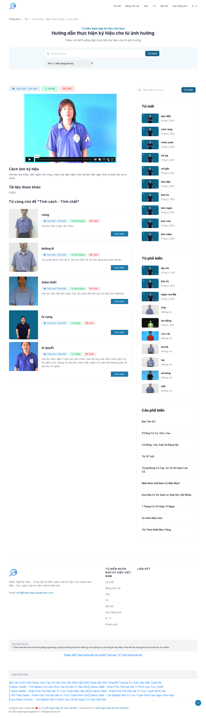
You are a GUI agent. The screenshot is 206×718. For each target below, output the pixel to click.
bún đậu (166, 181)
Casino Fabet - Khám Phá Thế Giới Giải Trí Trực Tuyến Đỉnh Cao (129, 691)
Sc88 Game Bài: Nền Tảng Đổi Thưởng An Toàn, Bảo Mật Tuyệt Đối (122, 682)
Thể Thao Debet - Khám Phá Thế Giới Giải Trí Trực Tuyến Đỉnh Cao (49, 695)
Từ (154, 6)
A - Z (194, 6)
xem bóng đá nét (132, 654)
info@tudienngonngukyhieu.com (34, 592)
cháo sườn (167, 142)
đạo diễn (166, 116)
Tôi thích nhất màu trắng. (156, 529)
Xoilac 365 (70, 654)
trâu (163, 307)
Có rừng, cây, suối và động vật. (160, 444)
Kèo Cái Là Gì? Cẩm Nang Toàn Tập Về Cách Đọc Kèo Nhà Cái (45, 682)
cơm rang (166, 129)
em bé (164, 346)
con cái (165, 333)
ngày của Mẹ (168, 294)
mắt (163, 386)
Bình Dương (79, 221)
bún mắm (166, 234)
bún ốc (165, 194)
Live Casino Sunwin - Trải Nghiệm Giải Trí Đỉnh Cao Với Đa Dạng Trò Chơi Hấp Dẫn (58, 699)
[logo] (13, 571)
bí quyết (48, 348)
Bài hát (164, 6)
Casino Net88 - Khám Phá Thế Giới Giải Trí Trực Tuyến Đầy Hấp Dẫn (50, 691)
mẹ (163, 359)
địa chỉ (165, 268)
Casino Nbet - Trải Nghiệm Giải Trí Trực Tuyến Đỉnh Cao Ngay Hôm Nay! (132, 695)
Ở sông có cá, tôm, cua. (156, 433)
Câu (146, 6)
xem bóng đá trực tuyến (92, 654)
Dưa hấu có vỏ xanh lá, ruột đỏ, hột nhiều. (167, 494)
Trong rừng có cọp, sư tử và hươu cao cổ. (165, 469)
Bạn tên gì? (148, 421)
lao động (166, 320)
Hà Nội (51, 88)
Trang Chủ (14, 19)
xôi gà (164, 155)
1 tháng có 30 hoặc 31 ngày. (158, 506)
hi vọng (47, 317)
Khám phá (111, 624)
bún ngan (166, 207)
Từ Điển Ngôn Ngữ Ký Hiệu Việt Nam (59, 708)
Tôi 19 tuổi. (148, 456)
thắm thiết (49, 282)
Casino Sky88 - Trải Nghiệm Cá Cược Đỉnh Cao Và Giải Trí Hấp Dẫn (49, 686)
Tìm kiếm (152, 53)
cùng (45, 215)
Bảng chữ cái (132, 6)
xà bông (166, 373)
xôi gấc (165, 168)
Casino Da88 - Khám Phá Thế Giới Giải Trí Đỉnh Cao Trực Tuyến (127, 686)
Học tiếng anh (180, 6)
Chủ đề (117, 6)
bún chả (166, 221)
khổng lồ (48, 248)
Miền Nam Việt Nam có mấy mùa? (161, 483)
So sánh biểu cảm (152, 518)
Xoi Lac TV (114, 654)
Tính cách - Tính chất (26, 88)
